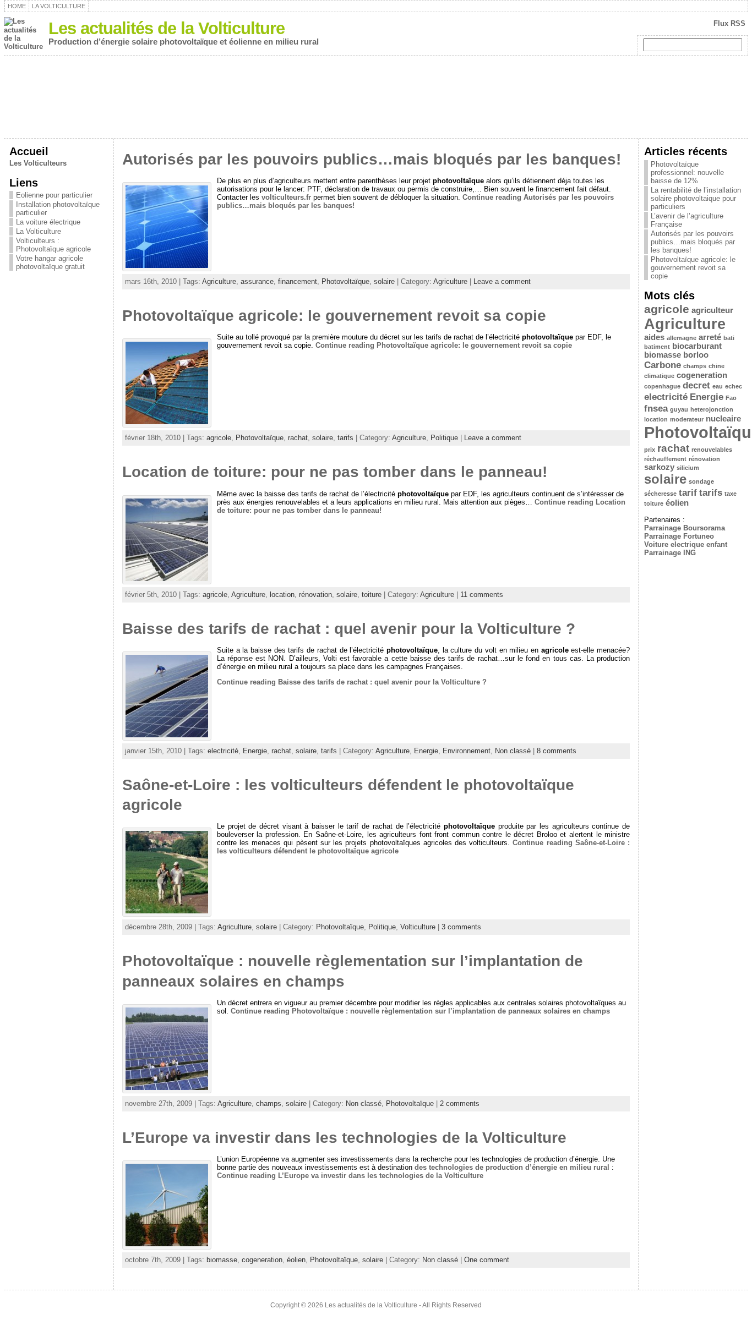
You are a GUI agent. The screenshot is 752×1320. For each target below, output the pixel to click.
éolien (296, 1260)
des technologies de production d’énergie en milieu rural (512, 1167)
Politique (444, 438)
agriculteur (712, 310)
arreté (710, 337)
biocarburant (697, 346)
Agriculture (219, 281)
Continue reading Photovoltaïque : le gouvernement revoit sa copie (443, 345)
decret (696, 385)
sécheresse (660, 493)
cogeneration (262, 1260)
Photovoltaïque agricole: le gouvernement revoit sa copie (334, 315)
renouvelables (711, 449)
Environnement (467, 751)
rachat (298, 438)
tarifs (345, 438)
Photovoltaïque (345, 281)
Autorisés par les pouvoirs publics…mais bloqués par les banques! (371, 159)
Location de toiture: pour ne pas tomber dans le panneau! (334, 471)
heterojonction (711, 409)
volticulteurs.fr (286, 197)
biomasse (221, 1260)
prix (649, 449)
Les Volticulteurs (38, 163)
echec (733, 386)
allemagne (681, 338)
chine (716, 366)
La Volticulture (38, 231)
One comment (486, 1260)
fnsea (656, 408)
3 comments (461, 927)
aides (654, 337)
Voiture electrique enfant (685, 544)
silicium (688, 467)
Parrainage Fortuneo (679, 536)
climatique (659, 376)
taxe (730, 493)
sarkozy (659, 467)
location (282, 594)
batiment (657, 346)
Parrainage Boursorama (684, 528)
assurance (257, 281)
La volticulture (58, 6)
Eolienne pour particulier (54, 195)
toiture (372, 594)
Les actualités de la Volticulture (166, 28)
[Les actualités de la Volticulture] (376, 96)
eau (717, 386)
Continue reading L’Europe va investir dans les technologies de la (350, 1175)
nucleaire (723, 418)
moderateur (687, 419)
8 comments (556, 751)
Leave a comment (502, 281)
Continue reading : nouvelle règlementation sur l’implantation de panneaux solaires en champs (420, 1011)
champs (268, 1103)
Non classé (513, 751)
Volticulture (417, 927)
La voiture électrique (48, 222)
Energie (255, 751)
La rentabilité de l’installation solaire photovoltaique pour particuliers (696, 198)
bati (728, 338)
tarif (688, 492)
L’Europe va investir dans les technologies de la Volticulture (344, 1137)
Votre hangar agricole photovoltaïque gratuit (50, 262)
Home (17, 6)
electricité (223, 751)
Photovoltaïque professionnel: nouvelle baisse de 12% (687, 172)
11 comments (481, 594)
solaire (384, 281)
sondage (701, 481)
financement (297, 281)
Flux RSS (729, 23)
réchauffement (665, 459)
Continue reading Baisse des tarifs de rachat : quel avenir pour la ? (352, 682)
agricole (218, 438)
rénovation (315, 594)
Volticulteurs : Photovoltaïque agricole (53, 245)
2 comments (459, 1103)
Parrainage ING (670, 553)
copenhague (662, 386)
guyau (679, 409)
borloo (696, 354)
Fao (731, 398)
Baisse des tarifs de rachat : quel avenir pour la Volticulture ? (348, 628)
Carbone (662, 364)
